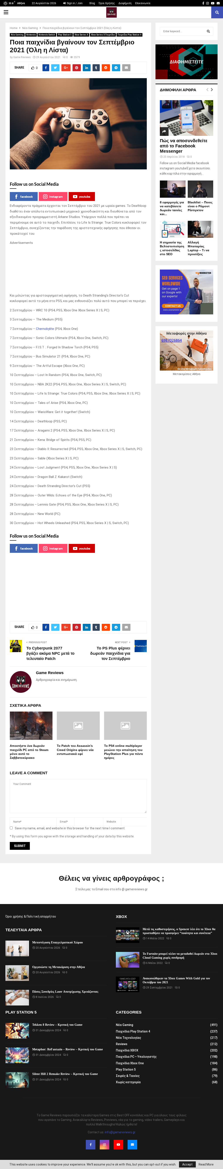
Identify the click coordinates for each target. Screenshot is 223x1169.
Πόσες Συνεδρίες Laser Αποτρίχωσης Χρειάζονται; (65, 991)
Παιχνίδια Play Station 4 (129, 35)
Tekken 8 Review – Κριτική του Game (57, 1024)
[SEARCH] (208, 31)
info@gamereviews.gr (120, 1132)
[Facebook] (90, 1144)
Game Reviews (22, 57)
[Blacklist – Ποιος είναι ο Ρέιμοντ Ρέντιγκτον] (200, 188)
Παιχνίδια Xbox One (130, 1063)
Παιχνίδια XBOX (127, 1050)
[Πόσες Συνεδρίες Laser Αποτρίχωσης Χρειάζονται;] (17, 997)
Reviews (121, 1044)
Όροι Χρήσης (107, 3)
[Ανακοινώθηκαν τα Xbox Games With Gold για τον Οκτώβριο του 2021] (127, 984)
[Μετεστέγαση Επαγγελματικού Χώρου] (17, 948)
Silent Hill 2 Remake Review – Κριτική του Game (65, 1074)
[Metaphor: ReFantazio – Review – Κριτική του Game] (17, 1055)
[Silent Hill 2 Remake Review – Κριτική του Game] (17, 1080)
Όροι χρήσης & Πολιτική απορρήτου (30, 916)
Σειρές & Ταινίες (128, 1076)
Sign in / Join (74, 3)
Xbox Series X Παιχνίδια (103, 35)
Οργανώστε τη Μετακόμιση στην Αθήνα (58, 967)
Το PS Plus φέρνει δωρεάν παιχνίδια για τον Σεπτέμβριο (110, 653)
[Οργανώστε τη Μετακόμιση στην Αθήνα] (17, 973)
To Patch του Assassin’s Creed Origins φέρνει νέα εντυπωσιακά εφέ (75, 749)
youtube (84, 196)
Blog (92, 3)
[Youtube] (118, 1144)
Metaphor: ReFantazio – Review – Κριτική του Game (67, 1049)
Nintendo (31, 35)
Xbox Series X (81, 35)
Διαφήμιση (125, 3)
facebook (26, 196)
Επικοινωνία (142, 3)
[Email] (132, 1144)
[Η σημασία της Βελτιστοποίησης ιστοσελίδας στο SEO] (173, 229)
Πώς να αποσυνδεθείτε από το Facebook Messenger (184, 146)
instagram (56, 196)
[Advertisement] (78, 269)
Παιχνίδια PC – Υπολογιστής (136, 1056)
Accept (187, 1164)
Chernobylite (45, 329)
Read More (206, 1164)
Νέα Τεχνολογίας (128, 1037)
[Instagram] (104, 1144)
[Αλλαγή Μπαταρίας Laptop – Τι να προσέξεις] (200, 229)
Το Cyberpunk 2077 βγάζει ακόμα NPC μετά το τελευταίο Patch (50, 653)
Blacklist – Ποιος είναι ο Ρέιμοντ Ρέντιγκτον (200, 206)
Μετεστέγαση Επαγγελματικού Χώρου (57, 942)
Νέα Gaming (17, 35)
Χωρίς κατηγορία (128, 1082)
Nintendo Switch (47, 35)
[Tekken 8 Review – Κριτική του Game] (17, 1031)
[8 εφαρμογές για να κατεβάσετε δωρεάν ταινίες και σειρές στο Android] (173, 188)
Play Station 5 (65, 35)
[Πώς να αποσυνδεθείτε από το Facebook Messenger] (186, 118)
